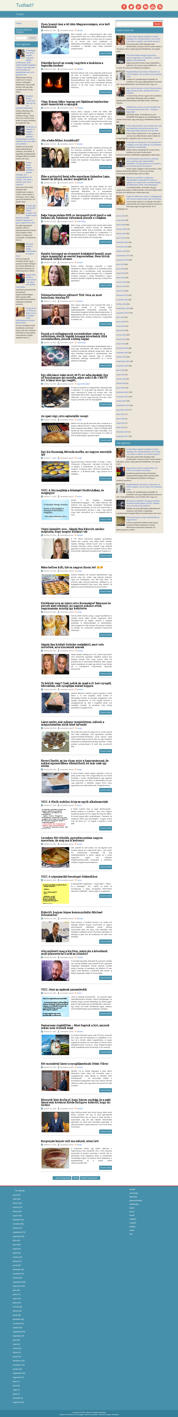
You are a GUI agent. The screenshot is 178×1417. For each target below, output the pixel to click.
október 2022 (121, 401)
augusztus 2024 (122, 313)
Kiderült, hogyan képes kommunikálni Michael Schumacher (71, 914)
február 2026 (121, 234)
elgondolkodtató (83, 384)
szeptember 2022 (123, 405)
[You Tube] (152, 7)
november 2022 (122, 397)
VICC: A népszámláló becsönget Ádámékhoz (69, 876)
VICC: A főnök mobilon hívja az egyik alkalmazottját (74, 801)
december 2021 (122, 432)
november (17, 1224)
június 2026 (120, 216)
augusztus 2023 (122, 366)
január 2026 (120, 238)
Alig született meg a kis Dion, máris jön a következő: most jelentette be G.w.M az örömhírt (74, 952)
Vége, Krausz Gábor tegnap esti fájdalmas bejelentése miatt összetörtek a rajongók (74, 103)
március (17, 1207)
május (16, 1199)
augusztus (18, 1236)
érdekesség (133, 1204)
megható (132, 1219)
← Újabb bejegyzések (62, 1178)
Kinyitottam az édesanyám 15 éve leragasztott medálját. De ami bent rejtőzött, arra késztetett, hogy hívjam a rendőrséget (143, 144)
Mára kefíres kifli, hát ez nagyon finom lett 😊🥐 (72, 567)
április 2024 (120, 330)
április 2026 (120, 225)
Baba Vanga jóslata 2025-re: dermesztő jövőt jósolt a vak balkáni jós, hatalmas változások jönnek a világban (76, 216)
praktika (132, 1227)
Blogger (103, 1412)
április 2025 (120, 278)
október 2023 (121, 357)
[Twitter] (131, 7)
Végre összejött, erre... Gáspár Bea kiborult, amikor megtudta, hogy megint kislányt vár (72, 530)
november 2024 (122, 300)
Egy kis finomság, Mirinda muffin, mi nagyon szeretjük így (76, 453)
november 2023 (122, 353)
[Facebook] (124, 7)
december (17, 1220)
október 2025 (121, 251)
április (16, 1203)
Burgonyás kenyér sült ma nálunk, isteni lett (70, 1141)
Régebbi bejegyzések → (90, 1178)
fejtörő (131, 1208)
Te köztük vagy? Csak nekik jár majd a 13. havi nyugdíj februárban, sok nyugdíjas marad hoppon (76, 684)
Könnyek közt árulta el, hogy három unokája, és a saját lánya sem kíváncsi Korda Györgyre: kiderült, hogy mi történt (76, 1102)
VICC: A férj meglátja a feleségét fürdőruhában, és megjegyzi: (72, 491)
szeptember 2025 (123, 256)
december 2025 (122, 242)
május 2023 (120, 375)
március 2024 (121, 335)
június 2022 (120, 419)
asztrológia (81, 221)
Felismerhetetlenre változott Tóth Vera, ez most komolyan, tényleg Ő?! (71, 296)
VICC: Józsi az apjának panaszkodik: (64, 989)
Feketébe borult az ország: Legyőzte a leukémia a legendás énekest (72, 64)
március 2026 (121, 229)
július (16, 1240)
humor (79, 496)
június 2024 (120, 322)
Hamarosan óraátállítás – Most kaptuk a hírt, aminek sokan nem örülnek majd (75, 1027)
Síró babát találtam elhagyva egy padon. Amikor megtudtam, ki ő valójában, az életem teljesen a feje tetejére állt (143, 57)
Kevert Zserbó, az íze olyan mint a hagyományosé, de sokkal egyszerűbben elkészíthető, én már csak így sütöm (75, 763)
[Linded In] (145, 7)
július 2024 (120, 317)
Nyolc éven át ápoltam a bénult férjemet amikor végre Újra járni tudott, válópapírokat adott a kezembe (144, 90)
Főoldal (19, 14)
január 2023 (120, 388)
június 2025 (120, 269)
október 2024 (121, 304)
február (16, 1211)
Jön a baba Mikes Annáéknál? (60, 140)
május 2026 (120, 220)
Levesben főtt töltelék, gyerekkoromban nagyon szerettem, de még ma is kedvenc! (72, 839)
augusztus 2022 (122, 410)
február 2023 (121, 383)
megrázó (132, 1223)
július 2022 (120, 414)
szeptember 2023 (123, 361)
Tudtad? (25, 5)
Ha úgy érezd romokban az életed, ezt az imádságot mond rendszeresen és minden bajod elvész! (26, 315)
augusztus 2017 (122, 436)
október (17, 1228)
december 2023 (122, 348)
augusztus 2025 (122, 260)
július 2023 (120, 370)
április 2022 (120, 427)
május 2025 (120, 273)
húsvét (131, 1215)
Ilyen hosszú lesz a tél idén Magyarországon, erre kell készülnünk (75, 25)
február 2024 (121, 339)
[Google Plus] (138, 7)
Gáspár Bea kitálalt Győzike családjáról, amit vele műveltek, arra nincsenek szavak (72, 646)
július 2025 (120, 264)
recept (79, 420)
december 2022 (122, 392)
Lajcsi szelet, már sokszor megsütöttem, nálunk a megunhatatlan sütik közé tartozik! (72, 723)
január (16, 1216)
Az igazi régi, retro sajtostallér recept (64, 416)
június (16, 1195)
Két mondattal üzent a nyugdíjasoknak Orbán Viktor (74, 1063)
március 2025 (121, 282)
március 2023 (121, 379)
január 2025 (120, 291)
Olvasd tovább (105, 53)
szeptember (18, 1232)
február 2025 (121, 286)
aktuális (80, 30)
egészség (133, 1197)
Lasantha (94, 1414)
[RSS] (159, 7)
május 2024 (120, 326)
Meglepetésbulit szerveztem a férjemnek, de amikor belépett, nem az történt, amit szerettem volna (144, 74)
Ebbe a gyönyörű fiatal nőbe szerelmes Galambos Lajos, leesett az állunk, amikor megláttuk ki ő (75, 178)
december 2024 (122, 295)
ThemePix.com (71, 1414)
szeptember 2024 (123, 308)
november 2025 (122, 247)
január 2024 (120, 344)
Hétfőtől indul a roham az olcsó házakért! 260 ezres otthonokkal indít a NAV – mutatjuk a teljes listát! (143, 109)
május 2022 (120, 423)
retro (131, 1234)
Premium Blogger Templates (109, 1414)
